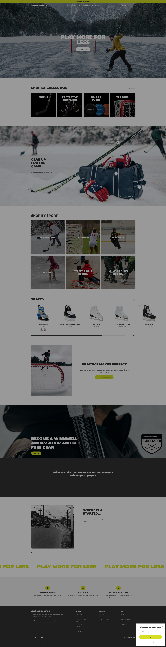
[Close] (162, 626)
